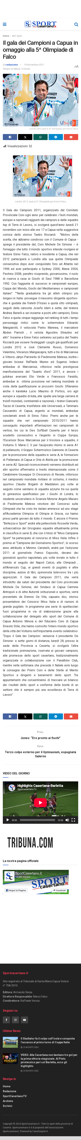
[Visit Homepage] (40, 24)
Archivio (8, 1101)
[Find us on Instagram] (15, 1020)
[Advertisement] (40, 927)
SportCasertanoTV (15, 1096)
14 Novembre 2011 (34, 64)
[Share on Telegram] (56, 137)
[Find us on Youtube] (24, 1020)
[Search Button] (76, 24)
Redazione (9, 1091)
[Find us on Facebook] (6, 1020)
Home (6, 36)
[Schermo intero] (73, 820)
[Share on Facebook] (10, 137)
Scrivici (7, 1105)
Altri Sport (17, 36)
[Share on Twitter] (25, 137)
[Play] (8, 820)
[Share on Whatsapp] (40, 137)
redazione (11, 64)
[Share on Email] (71, 137)
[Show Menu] (4, 24)
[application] (40, 802)
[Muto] (67, 820)
